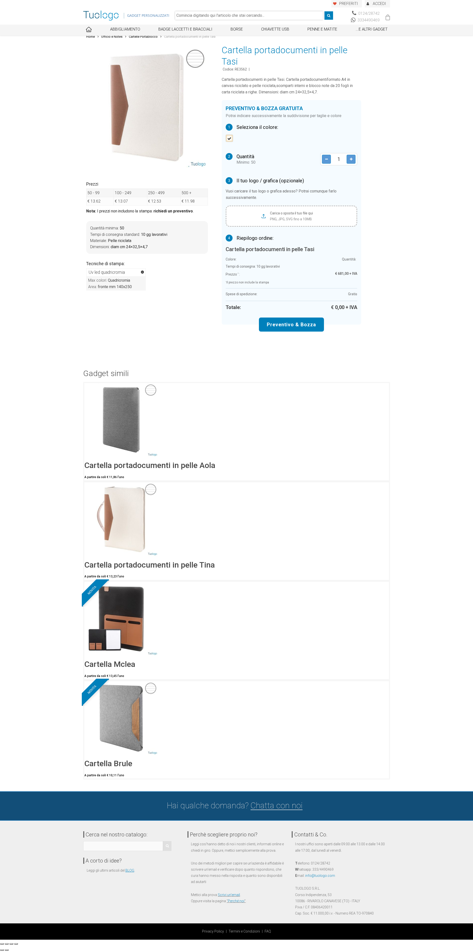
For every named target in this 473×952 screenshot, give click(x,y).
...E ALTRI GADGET (372, 29)
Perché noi (236, 901)
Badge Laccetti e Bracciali (185, 29)
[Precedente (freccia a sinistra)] (2, 950)
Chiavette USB (275, 29)
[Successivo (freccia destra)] (7, 950)
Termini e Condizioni (244, 931)
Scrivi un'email (229, 895)
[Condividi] (7, 944)
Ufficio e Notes (111, 36)
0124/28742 (368, 13)
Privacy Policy (213, 931)
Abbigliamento (125, 29)
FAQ (268, 931)
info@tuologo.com (320, 876)
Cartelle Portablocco (143, 36)
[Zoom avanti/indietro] (16, 944)
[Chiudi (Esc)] (2, 944)
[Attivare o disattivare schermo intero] (11, 944)
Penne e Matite (322, 29)
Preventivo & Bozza (291, 325)
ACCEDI (379, 3)
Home (90, 36)
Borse (237, 29)
